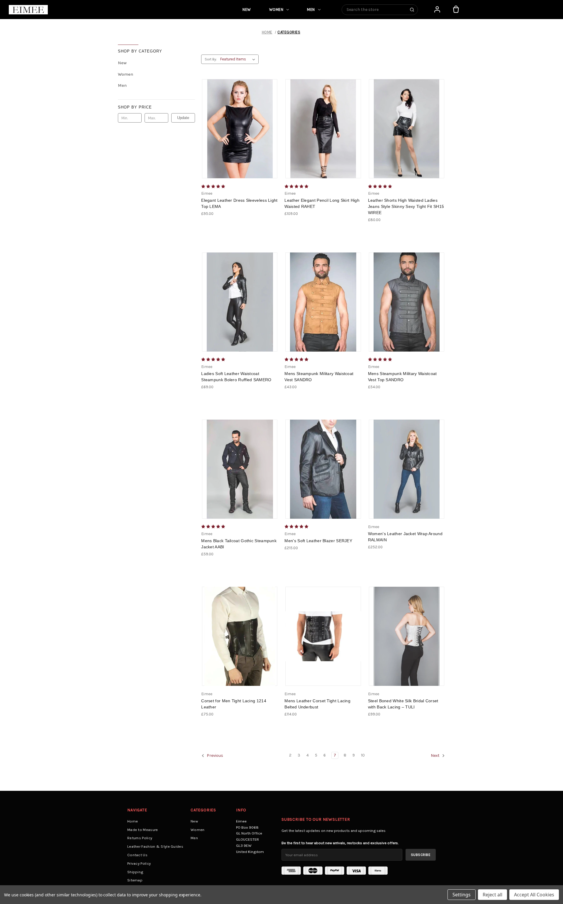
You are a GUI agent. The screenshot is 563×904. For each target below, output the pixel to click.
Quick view (234, 123)
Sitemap (135, 880)
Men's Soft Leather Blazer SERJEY (318, 540)
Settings (461, 894)
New (247, 9)
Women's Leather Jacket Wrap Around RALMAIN (405, 536)
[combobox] (380, 9)
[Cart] (456, 9)
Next (435, 755)
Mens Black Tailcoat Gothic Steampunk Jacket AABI (239, 543)
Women (276, 9)
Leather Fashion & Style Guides (155, 846)
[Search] (412, 9)
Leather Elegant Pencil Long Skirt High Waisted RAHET (321, 203)
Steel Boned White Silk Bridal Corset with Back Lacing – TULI (403, 703)
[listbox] (238, 59)
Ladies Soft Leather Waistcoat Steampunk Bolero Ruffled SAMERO (236, 376)
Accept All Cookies (534, 894)
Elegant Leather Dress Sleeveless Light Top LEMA (239, 203)
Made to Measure (142, 829)
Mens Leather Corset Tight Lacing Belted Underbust (317, 703)
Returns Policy (139, 838)
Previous (214, 755)
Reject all (492, 894)
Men (311, 9)
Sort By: (211, 59)
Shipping (135, 872)
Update (183, 118)
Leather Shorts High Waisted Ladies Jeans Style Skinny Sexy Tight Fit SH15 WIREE (406, 206)
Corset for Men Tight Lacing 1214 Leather (233, 703)
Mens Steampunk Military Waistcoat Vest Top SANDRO (402, 376)
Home (132, 821)
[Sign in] (437, 9)
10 (363, 755)
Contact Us (137, 855)
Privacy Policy (139, 863)
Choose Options (241, 134)
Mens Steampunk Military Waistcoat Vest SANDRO (318, 376)
